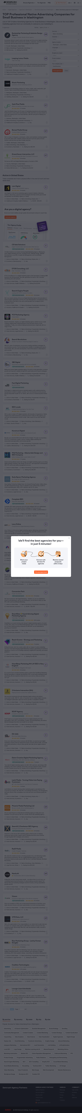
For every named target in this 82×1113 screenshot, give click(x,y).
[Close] (69, 538)
